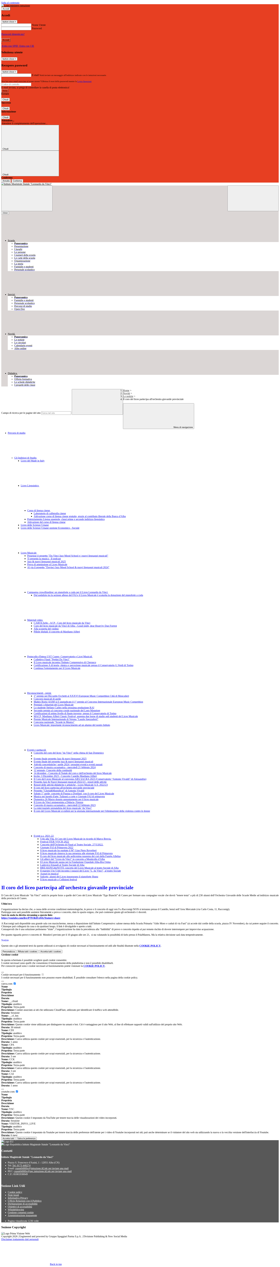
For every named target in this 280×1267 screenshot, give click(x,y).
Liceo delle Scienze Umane (35, 525)
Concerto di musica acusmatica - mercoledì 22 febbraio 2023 (65, 805)
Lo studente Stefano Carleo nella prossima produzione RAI (64, 707)
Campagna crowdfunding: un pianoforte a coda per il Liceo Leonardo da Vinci (67, 592)
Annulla (6, 181)
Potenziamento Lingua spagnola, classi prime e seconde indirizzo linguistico (66, 519)
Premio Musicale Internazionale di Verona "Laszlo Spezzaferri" (66, 719)
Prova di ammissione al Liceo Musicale (47, 564)
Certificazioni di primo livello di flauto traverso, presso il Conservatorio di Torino (75, 713)
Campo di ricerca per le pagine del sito (21, 413)
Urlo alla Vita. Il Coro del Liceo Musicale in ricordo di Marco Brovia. (75, 838)
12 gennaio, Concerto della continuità (53, 770)
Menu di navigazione (183, 427)
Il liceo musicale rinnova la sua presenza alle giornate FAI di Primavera (76, 853)
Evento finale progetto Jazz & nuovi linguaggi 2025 (60, 758)
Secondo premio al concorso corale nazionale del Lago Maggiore (67, 710)
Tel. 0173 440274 (21, 1165)
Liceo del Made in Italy (33, 460)
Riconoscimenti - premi (39, 693)
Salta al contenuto (10, 2)
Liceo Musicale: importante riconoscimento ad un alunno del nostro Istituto (72, 725)
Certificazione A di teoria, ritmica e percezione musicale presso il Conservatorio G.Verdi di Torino (83, 665)
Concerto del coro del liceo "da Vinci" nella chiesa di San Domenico (69, 752)
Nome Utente (39, 25)
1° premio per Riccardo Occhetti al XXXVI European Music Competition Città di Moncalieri (81, 696)
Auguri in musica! (49, 873)
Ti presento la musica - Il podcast (44, 558)
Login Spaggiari (84, 81)
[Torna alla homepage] (140, 184)
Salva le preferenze (26, 1138)
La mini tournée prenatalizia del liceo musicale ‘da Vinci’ (63, 808)
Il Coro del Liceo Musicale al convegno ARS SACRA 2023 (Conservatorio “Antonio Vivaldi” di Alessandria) (90, 779)
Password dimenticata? (13, 34)
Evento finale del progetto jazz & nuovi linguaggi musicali (63, 761)
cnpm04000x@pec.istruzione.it (43, 1171)
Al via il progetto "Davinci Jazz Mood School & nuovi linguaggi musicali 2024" (68, 567)
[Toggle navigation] (26, 198)
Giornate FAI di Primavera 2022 (56, 847)
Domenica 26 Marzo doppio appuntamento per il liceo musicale (66, 799)
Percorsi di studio (16, 433)
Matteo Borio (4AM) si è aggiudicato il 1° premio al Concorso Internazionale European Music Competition (88, 701)
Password (37, 28)
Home (126, 390)
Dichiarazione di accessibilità (22, 1203)
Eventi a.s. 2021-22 (44, 835)
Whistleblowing (16, 1209)
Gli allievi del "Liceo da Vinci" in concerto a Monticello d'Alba (72, 859)
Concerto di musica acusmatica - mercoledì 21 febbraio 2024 (65, 767)
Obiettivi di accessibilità (20, 1206)
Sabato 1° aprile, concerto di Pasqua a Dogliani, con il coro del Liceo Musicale (74, 793)
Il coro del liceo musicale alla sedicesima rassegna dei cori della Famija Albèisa (80, 856)
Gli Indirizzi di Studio (25, 457)
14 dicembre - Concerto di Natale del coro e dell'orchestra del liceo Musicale (73, 773)
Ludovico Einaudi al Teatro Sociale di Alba (62, 865)
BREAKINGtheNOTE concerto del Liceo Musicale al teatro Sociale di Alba (79, 867)
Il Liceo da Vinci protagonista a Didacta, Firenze (58, 802)
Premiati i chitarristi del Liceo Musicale (54, 704)
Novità (126, 393)
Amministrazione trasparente (22, 1215)
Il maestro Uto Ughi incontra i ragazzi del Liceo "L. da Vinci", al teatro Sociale (80, 870)
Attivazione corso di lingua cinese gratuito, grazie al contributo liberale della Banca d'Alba (80, 516)
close (5, 213)
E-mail (35, 75)
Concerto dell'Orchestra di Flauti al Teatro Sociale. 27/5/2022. (71, 844)
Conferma (17, 181)
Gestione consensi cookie (21, 1212)
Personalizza (9, 951)
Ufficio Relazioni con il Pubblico (24, 1200)
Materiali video (35, 620)
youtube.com (8, 1091)
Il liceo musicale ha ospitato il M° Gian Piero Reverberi (68, 850)
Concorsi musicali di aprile (47, 698)
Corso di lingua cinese (39, 510)
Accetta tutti (51, 951)
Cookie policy (15, 1192)
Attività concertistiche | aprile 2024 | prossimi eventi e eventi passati (68, 764)
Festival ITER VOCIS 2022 (54, 841)
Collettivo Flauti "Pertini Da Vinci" (52, 659)
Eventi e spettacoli (37, 750)
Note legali (13, 1195)
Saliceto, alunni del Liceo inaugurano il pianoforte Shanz (69, 876)
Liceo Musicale (29, 552)
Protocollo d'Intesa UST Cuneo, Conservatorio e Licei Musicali (60, 656)
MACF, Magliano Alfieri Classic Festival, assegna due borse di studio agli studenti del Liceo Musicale (86, 716)
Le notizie (128, 396)
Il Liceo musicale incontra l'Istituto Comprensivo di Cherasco (65, 662)
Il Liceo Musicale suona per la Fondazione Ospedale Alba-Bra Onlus (75, 862)
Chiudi (5, 99)
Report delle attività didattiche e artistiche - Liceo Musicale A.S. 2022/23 (71, 784)
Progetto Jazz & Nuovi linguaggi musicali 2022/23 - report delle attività (70, 782)
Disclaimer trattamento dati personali (20, 1239)
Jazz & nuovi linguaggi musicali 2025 (46, 561)
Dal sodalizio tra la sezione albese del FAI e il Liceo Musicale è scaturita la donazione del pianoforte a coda (88, 595)
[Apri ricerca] (253, 198)
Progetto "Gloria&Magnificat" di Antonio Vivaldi (59, 790)
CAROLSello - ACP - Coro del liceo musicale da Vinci (62, 623)
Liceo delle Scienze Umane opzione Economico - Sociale (50, 528)
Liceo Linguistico (30, 485)
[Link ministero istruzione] (15, 5)
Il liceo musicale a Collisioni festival (58, 879)
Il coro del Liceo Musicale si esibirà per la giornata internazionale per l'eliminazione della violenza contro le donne (92, 811)
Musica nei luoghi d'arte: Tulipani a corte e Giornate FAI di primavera (69, 796)
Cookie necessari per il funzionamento (21, 974)
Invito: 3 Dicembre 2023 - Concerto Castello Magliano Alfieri (65, 776)
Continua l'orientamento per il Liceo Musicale (57, 668)
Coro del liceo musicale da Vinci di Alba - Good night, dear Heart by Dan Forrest (75, 625)
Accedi (6, 9)
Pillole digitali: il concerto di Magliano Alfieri (57, 631)
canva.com (7, 983)
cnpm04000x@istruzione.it (42, 1168)
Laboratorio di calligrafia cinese (50, 513)
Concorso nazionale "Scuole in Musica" (54, 722)
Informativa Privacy (18, 1198)
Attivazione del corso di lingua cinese (46, 522)
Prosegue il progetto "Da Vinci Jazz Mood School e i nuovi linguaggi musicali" (67, 555)
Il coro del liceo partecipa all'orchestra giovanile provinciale (64, 787)
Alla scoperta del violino (46, 628)
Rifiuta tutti (27, 951)
